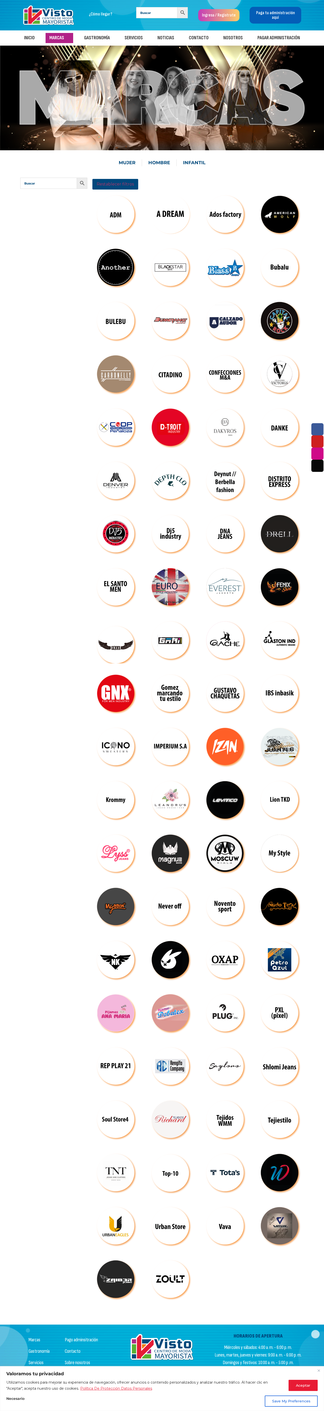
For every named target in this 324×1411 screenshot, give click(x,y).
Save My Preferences (291, 1401)
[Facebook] (317, 429)
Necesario (15, 1399)
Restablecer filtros (115, 184)
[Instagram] (317, 454)
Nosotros (233, 38)
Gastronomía (97, 38)
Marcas (56, 38)
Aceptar (303, 1385)
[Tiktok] (317, 466)
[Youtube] (317, 441)
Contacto (199, 38)
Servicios (134, 38)
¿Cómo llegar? (100, 14)
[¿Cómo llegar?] (85, 11)
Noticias (165, 38)
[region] (162, 1388)
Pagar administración (278, 38)
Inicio (29, 38)
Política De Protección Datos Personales (116, 1388)
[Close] (319, 1370)
